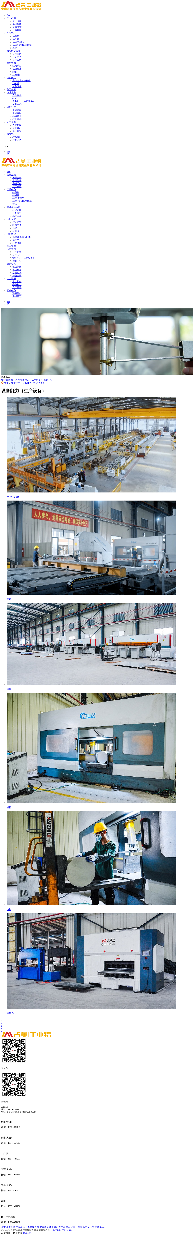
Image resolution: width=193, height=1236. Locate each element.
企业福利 (16, 128)
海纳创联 (27, 1233)
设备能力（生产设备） (23, 101)
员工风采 (16, 131)
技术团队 (16, 54)
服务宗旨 (16, 57)
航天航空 (16, 65)
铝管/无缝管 (18, 42)
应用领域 (11, 63)
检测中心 (16, 104)
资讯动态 (11, 107)
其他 (14, 48)
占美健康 (16, 86)
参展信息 (16, 116)
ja (8, 154)
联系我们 (16, 137)
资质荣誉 (16, 27)
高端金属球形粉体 (21, 80)
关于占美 (11, 18)
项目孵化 (11, 77)
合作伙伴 (16, 95)
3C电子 (16, 74)
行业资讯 (16, 119)
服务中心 (11, 134)
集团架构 (16, 24)
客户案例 (16, 60)
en (8, 151)
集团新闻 (16, 110)
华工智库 (11, 89)
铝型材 (15, 36)
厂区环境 (16, 30)
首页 (9, 15)
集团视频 (16, 113)
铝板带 (15, 39)
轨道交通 (16, 68)
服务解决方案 (13, 51)
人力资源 (11, 122)
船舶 (14, 71)
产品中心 (11, 33)
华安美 (15, 83)
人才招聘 (16, 125)
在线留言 (16, 140)
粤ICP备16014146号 (61, 1230)
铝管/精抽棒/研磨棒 (22, 45)
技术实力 (11, 92)
